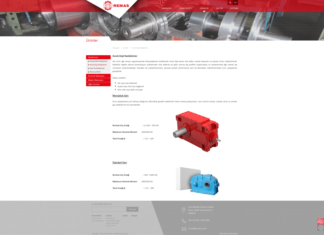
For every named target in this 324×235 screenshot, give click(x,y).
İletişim (134, 215)
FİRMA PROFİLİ (185, 8)
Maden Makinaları (95, 80)
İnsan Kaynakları (98, 220)
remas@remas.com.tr (197, 228)
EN (235, 2)
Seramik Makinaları (96, 76)
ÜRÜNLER (204, 8)
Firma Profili (96, 215)
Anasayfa (116, 47)
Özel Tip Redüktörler (97, 68)
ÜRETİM (219, 8)
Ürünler (125, 47)
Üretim (125, 215)
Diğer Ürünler (94, 84)
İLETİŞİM (234, 8)
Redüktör (109, 233)
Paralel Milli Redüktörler (98, 61)
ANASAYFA (167, 8)
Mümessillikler (95, 71)
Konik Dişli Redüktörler (140, 47)
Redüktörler (93, 57)
